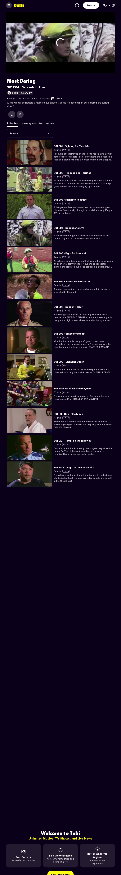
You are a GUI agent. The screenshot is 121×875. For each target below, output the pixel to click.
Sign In (106, 5)
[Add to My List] (11, 114)
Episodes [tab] (12, 123)
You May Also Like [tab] (31, 123)
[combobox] (30, 133)
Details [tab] (50, 123)
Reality (11, 98)
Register (91, 5)
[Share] (20, 114)
